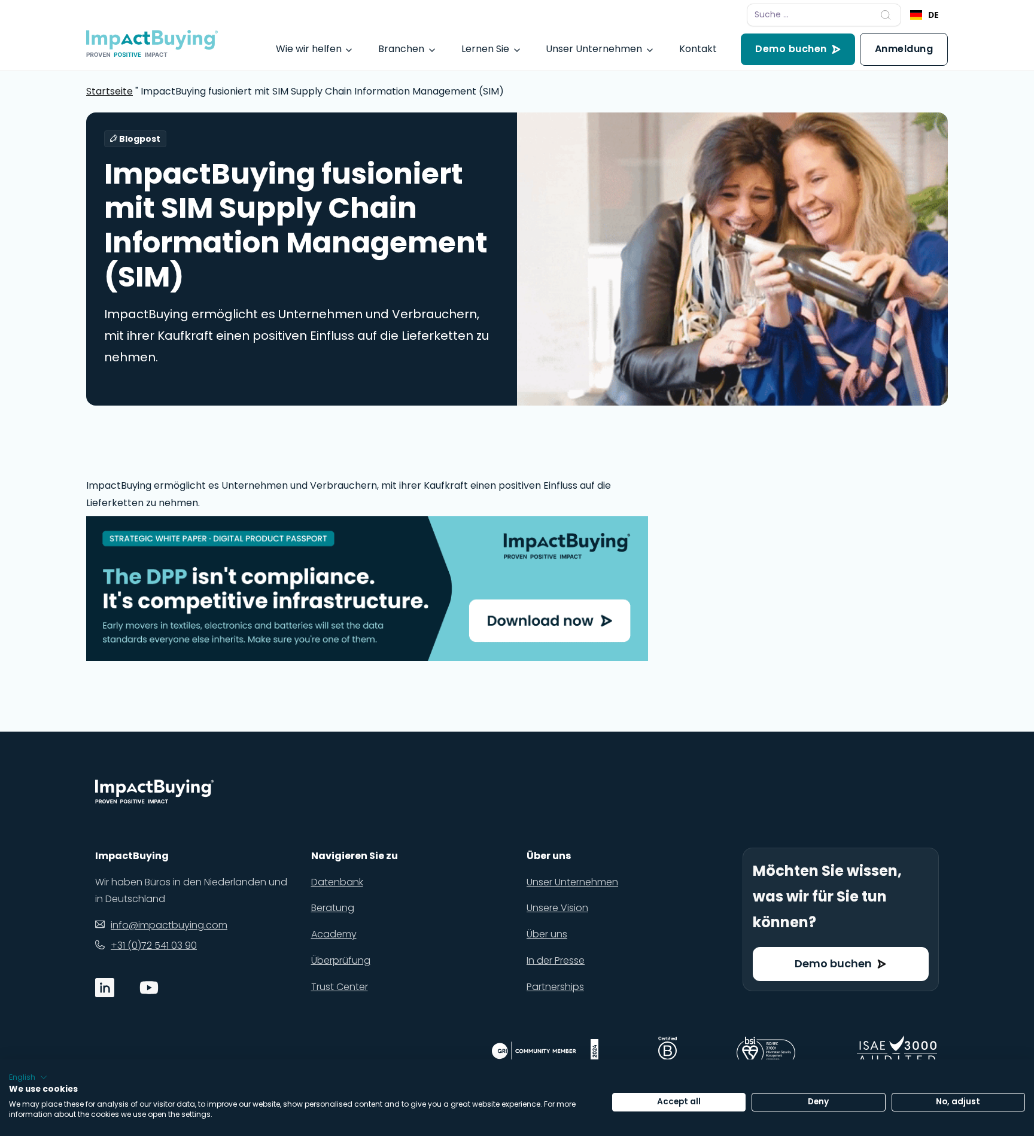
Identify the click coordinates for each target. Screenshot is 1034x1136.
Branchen (401, 49)
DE (933, 14)
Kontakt (698, 49)
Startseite (109, 91)
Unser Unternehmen (594, 49)
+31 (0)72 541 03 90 (154, 945)
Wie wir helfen (309, 49)
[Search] (885, 15)
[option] (924, 15)
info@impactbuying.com (169, 925)
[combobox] (924, 15)
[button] (28, 1077)
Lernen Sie (485, 49)
